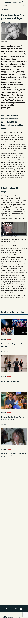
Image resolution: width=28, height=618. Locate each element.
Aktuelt (6, 9)
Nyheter (9, 339)
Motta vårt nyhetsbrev (12, 609)
